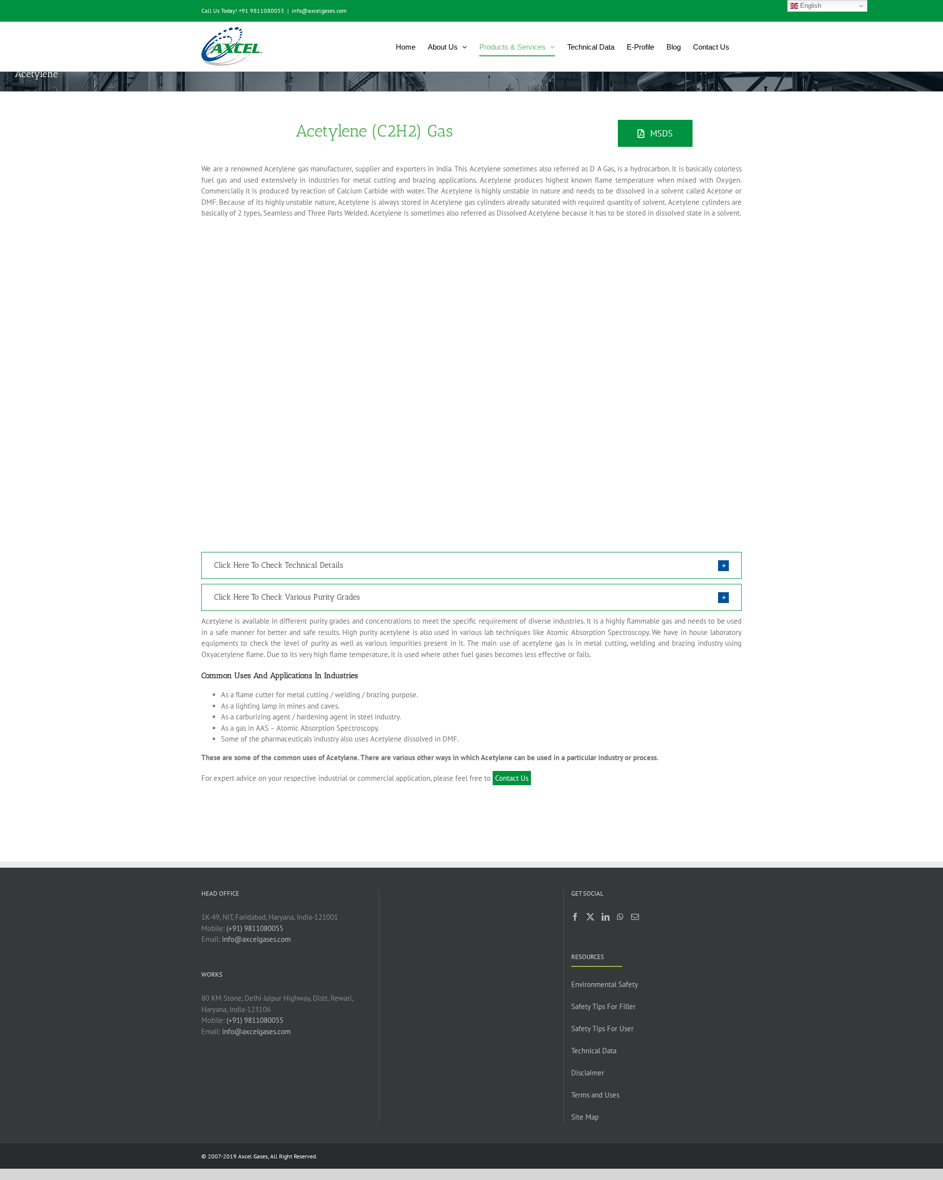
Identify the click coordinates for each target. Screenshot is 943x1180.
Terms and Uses (595, 1094)
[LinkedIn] (606, 917)
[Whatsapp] (620, 917)
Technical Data (593, 1050)
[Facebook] (575, 917)
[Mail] (635, 917)
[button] (471, 565)
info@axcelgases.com (319, 10)
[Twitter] (590, 917)
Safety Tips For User (602, 1028)
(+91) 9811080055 (254, 928)
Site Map (585, 1117)
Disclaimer (587, 1072)
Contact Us (511, 778)
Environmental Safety (604, 984)
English (809, 5)
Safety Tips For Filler (603, 1006)
